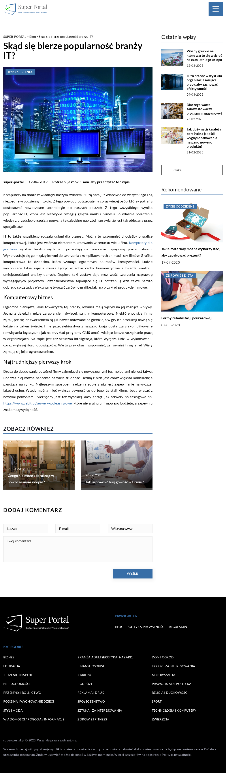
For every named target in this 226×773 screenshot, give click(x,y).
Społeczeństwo (91, 701)
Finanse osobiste (91, 666)
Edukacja (11, 666)
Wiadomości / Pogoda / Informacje (33, 719)
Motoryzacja (163, 675)
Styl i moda (13, 710)
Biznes (8, 657)
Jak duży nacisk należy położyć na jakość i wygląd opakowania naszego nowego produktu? (204, 137)
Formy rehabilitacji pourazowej (186, 318)
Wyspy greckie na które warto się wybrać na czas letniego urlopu (204, 55)
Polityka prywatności (146, 627)
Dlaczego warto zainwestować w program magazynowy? (204, 109)
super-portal (13, 182)
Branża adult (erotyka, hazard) (105, 657)
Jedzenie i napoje (18, 675)
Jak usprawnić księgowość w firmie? (115, 482)
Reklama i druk (90, 692)
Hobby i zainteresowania (173, 666)
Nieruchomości (16, 684)
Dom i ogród (163, 657)
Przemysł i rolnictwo (22, 692)
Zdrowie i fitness (92, 719)
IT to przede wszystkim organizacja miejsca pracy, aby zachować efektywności (204, 82)
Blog (119, 627)
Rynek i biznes (20, 72)
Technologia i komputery (174, 710)
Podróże (85, 684)
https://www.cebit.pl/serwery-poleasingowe (37, 403)
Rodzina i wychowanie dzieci (28, 701)
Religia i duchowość (170, 692)
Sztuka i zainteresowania (99, 710)
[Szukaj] (166, 170)
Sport (157, 701)
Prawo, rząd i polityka (171, 684)
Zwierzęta (161, 719)
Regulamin (178, 627)
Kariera (84, 675)
